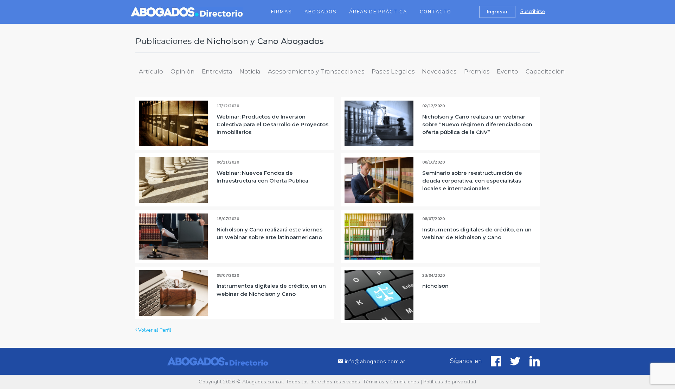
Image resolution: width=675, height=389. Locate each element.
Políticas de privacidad (449, 381)
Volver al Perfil (154, 330)
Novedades (439, 71)
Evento (507, 71)
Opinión (183, 71)
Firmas (281, 12)
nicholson (435, 285)
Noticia (250, 71)
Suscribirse (532, 11)
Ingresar (497, 11)
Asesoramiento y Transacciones (316, 71)
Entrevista (217, 71)
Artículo (151, 71)
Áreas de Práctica (378, 12)
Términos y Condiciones (391, 381)
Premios (477, 71)
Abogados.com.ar (262, 381)
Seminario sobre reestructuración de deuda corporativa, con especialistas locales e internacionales (472, 181)
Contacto (435, 12)
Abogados (320, 12)
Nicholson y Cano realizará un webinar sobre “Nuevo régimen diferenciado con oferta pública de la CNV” (477, 124)
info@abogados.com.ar (375, 361)
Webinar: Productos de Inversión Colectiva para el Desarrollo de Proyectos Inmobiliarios (272, 124)
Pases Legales (393, 71)
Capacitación (545, 71)
